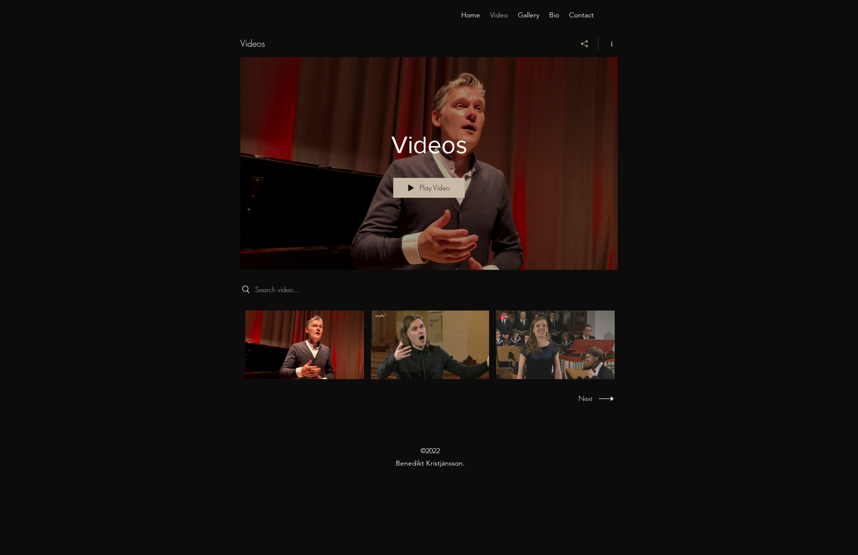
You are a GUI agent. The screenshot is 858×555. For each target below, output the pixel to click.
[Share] (584, 44)
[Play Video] (304, 344)
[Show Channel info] (608, 44)
